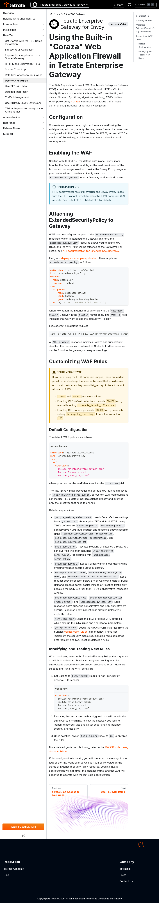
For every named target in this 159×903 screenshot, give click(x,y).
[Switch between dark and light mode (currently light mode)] (129, 4)
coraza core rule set (76, 631)
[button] (24, 24)
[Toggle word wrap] (119, 334)
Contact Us (126, 881)
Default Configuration (145, 45)
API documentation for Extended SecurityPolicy (91, 250)
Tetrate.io (125, 868)
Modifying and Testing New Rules (145, 54)
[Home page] (51, 14)
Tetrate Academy (14, 868)
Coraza (75, 101)
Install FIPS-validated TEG (83, 200)
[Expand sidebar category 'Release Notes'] (43, 128)
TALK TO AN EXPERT (23, 826)
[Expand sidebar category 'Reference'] (43, 122)
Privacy (118, 898)
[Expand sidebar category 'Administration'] (43, 117)
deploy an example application (79, 258)
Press (123, 875)
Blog (6, 875)
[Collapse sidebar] (23, 836)
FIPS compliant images (89, 377)
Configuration (142, 16)
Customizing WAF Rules (144, 37)
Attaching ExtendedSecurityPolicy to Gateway (145, 28)
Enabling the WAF (144, 20)
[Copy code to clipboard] (125, 270)
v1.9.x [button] (117, 4)
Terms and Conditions (97, 898)
